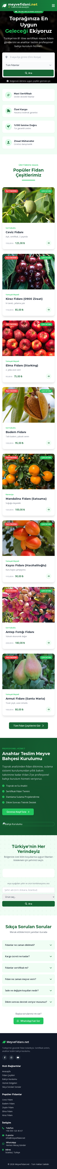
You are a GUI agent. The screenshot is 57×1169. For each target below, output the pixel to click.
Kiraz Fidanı (7, 1115)
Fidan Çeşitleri (8, 1075)
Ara (30, 903)
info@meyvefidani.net (15, 1138)
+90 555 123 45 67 (14, 1130)
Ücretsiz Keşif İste (17, 811)
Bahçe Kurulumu (9, 1079)
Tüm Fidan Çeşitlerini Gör (27, 725)
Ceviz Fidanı (7, 1099)
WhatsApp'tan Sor (30, 1020)
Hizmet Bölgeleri (9, 1083)
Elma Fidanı (7, 1111)
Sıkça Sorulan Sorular (11, 1087)
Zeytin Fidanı (8, 1107)
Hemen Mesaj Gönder (16, 1145)
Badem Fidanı (8, 1103)
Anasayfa (6, 1071)
